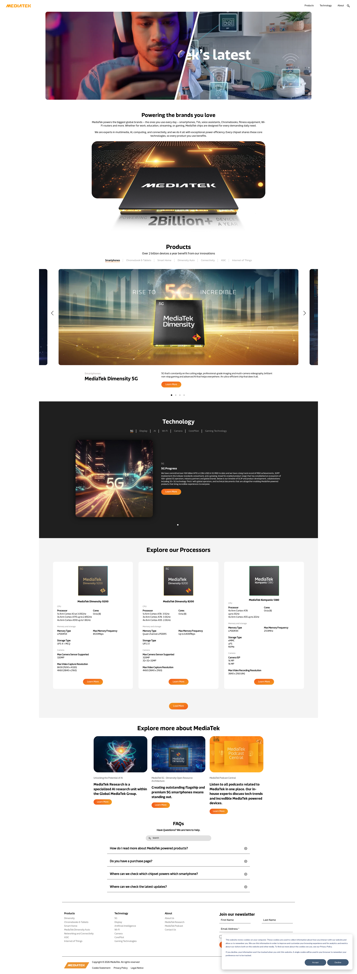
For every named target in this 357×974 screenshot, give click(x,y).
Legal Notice (137, 968)
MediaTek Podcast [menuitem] (174, 926)
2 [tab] (175, 395)
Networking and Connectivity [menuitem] (79, 934)
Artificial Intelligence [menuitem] (125, 926)
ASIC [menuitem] (66, 937)
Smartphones (112, 260)
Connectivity (208, 260)
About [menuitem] (341, 6)
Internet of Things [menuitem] (73, 941)
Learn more (171, 384)
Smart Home (164, 260)
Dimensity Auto (186, 260)
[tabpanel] (178, 328)
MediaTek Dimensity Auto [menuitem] (77, 930)
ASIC (223, 260)
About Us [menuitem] (169, 918)
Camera (178, 431)
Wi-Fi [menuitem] (117, 930)
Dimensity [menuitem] (69, 918)
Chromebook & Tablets (138, 260)
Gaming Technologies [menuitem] (125, 941)
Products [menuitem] (309, 6)
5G (131, 431)
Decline (338, 962)
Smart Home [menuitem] (70, 926)
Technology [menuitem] (326, 6)
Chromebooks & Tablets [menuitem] (76, 922)
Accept (315, 962)
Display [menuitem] (118, 922)
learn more (171, 492)
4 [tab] (184, 395)
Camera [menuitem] (118, 934)
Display (143, 431)
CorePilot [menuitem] (119, 937)
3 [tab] (180, 395)
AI (155, 431)
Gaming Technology (216, 431)
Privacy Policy (121, 968)
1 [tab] (171, 395)
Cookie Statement (101, 968)
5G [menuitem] (115, 918)
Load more (178, 706)
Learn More (102, 802)
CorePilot (194, 431)
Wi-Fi (165, 431)
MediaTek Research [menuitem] (174, 922)
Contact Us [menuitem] (170, 930)
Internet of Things (242, 260)
